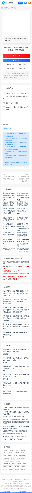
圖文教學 (23, 469)
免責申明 (13, 484)
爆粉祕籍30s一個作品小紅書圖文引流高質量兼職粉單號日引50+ (23, 250)
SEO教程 (5, 469)
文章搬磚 (23, 466)
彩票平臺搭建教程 (20, 458)
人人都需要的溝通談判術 (20, 391)
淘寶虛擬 (10, 455)
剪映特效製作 (23, 450)
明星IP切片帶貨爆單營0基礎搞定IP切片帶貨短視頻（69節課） (8, 204)
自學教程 (13, 8)
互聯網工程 (11, 450)
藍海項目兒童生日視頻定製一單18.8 (13, 416)
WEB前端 (19, 463)
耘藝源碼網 (7, 162)
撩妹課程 (18, 461)
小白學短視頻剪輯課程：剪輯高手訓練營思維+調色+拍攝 (16, 413)
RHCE (4, 455)
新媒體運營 (17, 469)
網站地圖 (26, 484)
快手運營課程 (22, 455)
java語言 (17, 450)
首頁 (8, 8)
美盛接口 (5, 450)
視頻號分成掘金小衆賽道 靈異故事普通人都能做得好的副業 (23, 234)
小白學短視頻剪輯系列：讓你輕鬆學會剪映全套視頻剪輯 (23, 179)
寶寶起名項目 (6, 458)
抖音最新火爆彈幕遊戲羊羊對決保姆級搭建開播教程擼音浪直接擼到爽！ (21, 310)
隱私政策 (6, 484)
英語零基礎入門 (6, 463)
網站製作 (11, 466)
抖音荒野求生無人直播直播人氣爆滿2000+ (8, 234)
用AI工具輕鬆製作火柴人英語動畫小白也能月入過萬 (8, 219)
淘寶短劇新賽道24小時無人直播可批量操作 (15, 431)
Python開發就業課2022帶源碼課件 (13, 439)
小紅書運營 (17, 466)
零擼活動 (13, 463)
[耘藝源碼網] (8, 3)
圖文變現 (12, 458)
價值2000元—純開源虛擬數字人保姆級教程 (15, 419)
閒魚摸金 (15, 455)
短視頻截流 (12, 461)
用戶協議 (20, 484)
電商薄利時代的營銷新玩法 (21, 332)
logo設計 (5, 466)
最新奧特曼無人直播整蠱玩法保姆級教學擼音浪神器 (16, 423)
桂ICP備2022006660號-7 (16, 481)
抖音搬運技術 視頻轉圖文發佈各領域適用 (8, 178)
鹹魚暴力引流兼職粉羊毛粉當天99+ (13, 433)
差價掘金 (11, 469)
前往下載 (17, 55)
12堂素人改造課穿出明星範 (21, 383)
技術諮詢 (17, 60)
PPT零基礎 (5, 461)
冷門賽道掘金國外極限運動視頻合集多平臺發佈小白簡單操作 (22, 204)
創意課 (24, 463)
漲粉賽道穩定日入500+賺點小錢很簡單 (14, 436)
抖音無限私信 (7, 128)
